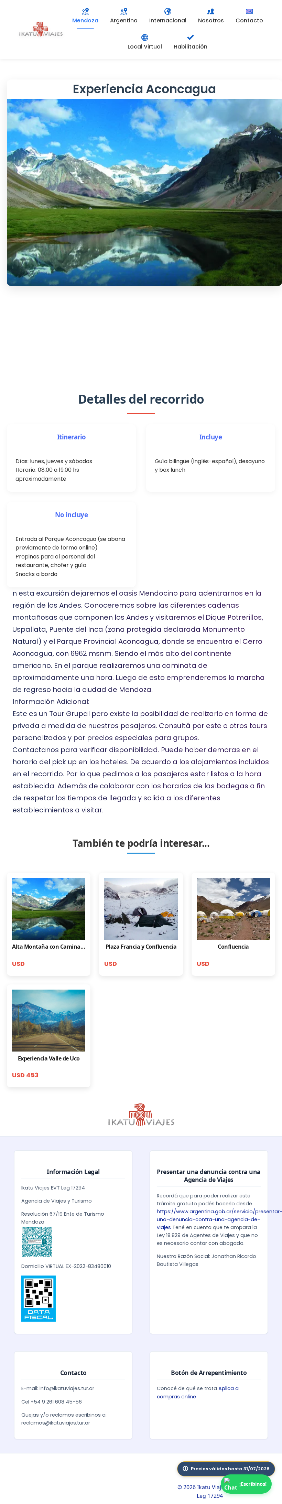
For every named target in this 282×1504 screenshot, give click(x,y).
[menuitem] (124, 16)
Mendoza (85, 20)
